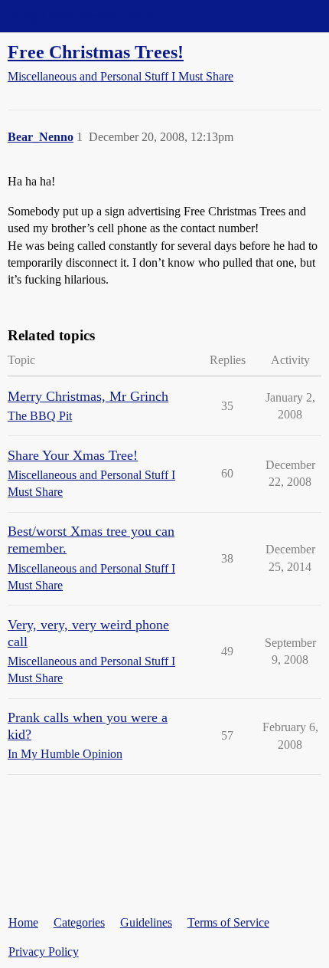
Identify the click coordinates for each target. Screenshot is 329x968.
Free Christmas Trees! (96, 51)
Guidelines (146, 922)
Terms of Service (228, 922)
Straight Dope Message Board (80, 15)
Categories (79, 922)
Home (23, 922)
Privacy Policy (43, 951)
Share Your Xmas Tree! (73, 455)
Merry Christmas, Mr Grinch (88, 396)
